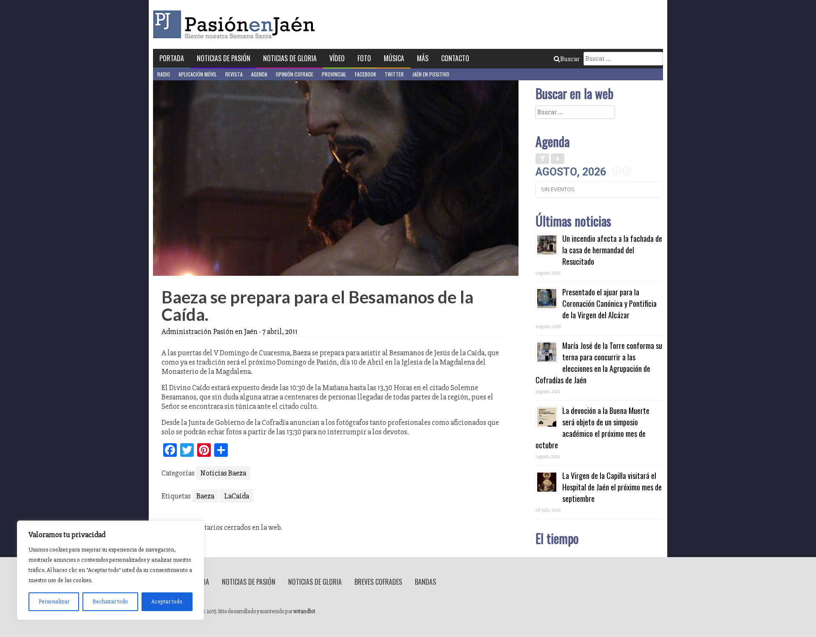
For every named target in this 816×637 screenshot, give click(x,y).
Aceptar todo (166, 601)
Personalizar (54, 601)
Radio (163, 74)
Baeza (205, 496)
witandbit (304, 611)
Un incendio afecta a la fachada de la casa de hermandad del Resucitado (612, 250)
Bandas (425, 582)
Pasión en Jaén (236, 24)
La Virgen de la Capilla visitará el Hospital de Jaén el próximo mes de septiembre (612, 487)
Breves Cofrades (378, 582)
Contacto (455, 58)
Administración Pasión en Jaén (210, 331)
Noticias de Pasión (223, 58)
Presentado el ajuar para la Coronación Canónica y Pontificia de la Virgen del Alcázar (609, 303)
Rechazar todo (110, 601)
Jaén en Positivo (430, 74)
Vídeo (337, 58)
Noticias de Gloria (290, 58)
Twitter (394, 74)
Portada (171, 58)
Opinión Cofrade (294, 74)
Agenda (259, 74)
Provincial (334, 74)
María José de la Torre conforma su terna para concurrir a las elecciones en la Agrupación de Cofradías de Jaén (599, 362)
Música (394, 58)
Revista (234, 74)
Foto (364, 58)
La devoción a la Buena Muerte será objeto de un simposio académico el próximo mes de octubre (592, 427)
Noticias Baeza (223, 473)
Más (422, 58)
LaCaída (236, 496)
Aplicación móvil (197, 74)
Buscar (569, 59)
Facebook (365, 74)
